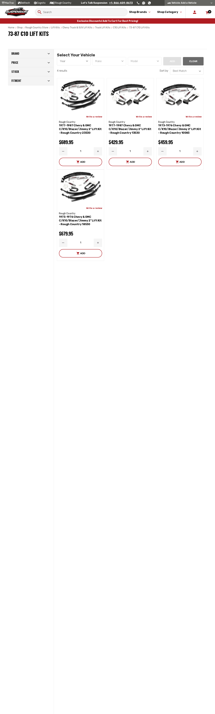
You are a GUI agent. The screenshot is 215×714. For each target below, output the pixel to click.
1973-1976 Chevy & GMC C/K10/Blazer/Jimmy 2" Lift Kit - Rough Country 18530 (80, 220)
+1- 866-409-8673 (121, 3)
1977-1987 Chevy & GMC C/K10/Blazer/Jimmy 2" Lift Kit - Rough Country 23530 (80, 129)
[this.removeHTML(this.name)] (80, 95)
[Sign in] (194, 12)
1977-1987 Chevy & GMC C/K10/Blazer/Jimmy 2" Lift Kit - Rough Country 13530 (130, 129)
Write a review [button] (94, 116)
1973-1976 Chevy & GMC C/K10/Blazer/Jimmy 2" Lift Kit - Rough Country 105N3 (179, 129)
